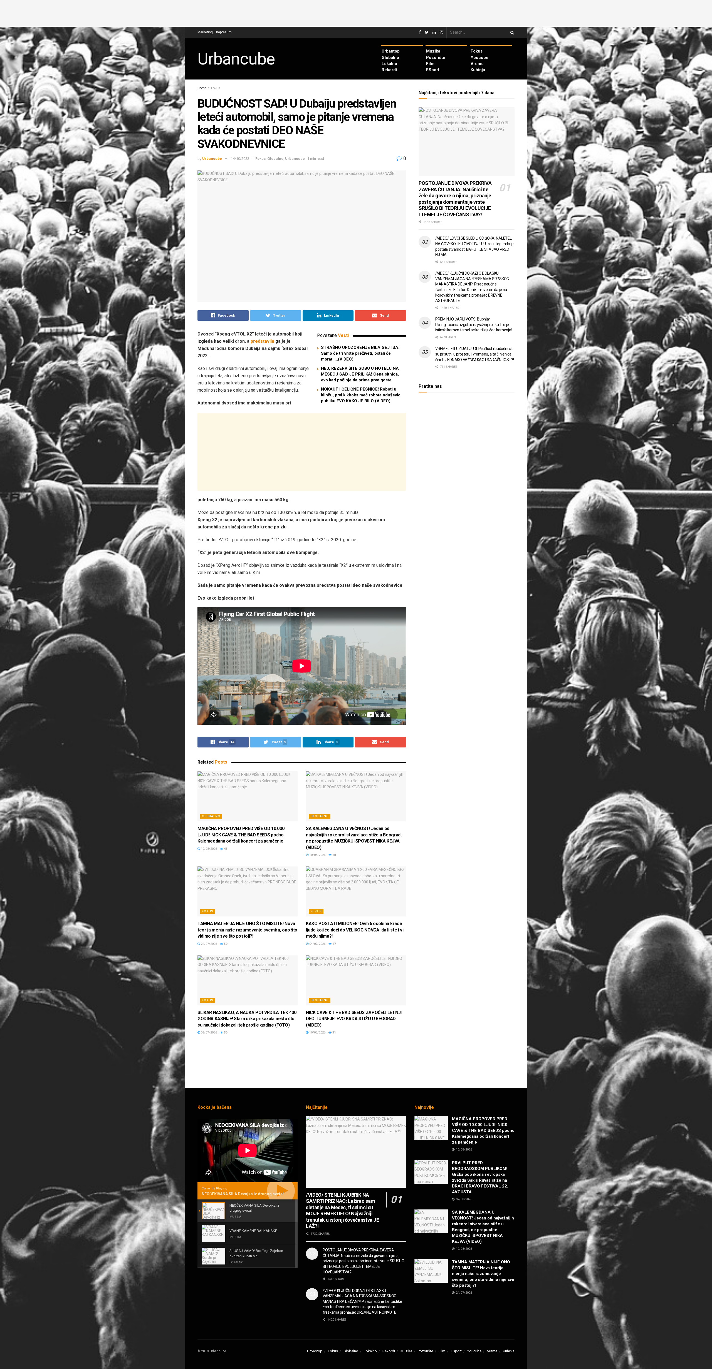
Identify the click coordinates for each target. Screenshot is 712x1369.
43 (225, 849)
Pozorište (435, 57)
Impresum (224, 32)
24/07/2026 (208, 944)
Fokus (477, 51)
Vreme (477, 63)
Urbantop (391, 51)
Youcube (479, 57)
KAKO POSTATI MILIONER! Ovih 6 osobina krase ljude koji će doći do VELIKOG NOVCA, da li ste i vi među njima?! (355, 930)
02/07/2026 (208, 1032)
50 (225, 944)
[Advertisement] (356, 12)
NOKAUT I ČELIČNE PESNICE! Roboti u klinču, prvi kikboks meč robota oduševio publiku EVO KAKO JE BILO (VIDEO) (360, 395)
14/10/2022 (240, 158)
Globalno (390, 57)
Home (202, 88)
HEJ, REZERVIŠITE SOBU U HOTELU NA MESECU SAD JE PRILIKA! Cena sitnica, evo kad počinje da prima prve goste (360, 374)
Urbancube (236, 59)
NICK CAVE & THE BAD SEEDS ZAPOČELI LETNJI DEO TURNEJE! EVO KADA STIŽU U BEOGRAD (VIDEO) (354, 1019)
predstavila (262, 341)
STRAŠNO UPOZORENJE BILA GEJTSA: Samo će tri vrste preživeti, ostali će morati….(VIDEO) (360, 353)
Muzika (433, 51)
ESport (432, 69)
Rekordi (389, 69)
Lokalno (389, 63)
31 (334, 1032)
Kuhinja (478, 69)
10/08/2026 (208, 849)
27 (334, 944)
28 (334, 855)
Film (430, 63)
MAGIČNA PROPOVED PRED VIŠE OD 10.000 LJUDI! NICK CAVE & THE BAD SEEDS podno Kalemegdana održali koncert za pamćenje (240, 835)
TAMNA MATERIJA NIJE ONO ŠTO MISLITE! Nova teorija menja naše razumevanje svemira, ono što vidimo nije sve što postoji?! (247, 930)
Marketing (205, 32)
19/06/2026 (316, 1032)
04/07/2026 (316, 944)
